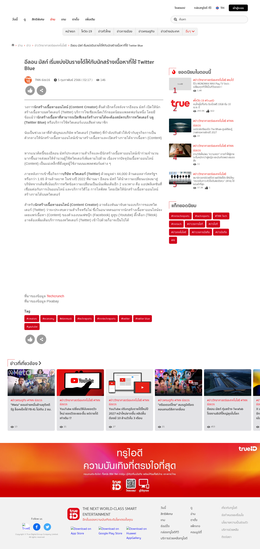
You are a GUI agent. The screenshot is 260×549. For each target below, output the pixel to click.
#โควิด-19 (198, 101)
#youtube (32, 326)
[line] (26, 527)
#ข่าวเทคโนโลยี (178, 232)
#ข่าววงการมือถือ (201, 232)
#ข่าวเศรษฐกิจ (19, 400)
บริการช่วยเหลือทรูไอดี (174, 538)
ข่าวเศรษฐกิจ (147, 31)
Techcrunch (55, 296)
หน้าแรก (70, 31)
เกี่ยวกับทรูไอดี (229, 508)
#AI (173, 240)
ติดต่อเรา (226, 537)
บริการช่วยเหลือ (230, 530)
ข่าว (28, 45)
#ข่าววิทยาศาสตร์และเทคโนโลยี (209, 80)
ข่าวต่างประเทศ (170, 31)
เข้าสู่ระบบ (238, 8)
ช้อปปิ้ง (165, 526)
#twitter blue (143, 318)
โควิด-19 (86, 31)
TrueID (23, 8)
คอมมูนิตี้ (196, 532)
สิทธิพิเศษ (38, 19)
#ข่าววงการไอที (195, 224)
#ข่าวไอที (213, 224)
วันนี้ (15, 19)
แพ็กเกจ (195, 526)
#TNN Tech (221, 216)
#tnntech (176, 224)
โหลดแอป (180, 8)
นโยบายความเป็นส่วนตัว (235, 523)
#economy (48, 318)
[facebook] (37, 527)
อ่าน (52, 19)
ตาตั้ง (75, 19)
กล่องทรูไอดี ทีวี (202, 8)
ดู (25, 19)
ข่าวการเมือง (124, 31)
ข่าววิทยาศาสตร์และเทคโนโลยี (51, 45)
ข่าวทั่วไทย (104, 31)
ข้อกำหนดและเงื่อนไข (233, 515)
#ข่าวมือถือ (221, 232)
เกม (63, 19)
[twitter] (47, 527)
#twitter (125, 318)
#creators (32, 318)
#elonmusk (66, 318)
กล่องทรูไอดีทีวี (170, 532)
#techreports (84, 318)
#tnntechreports (106, 318)
